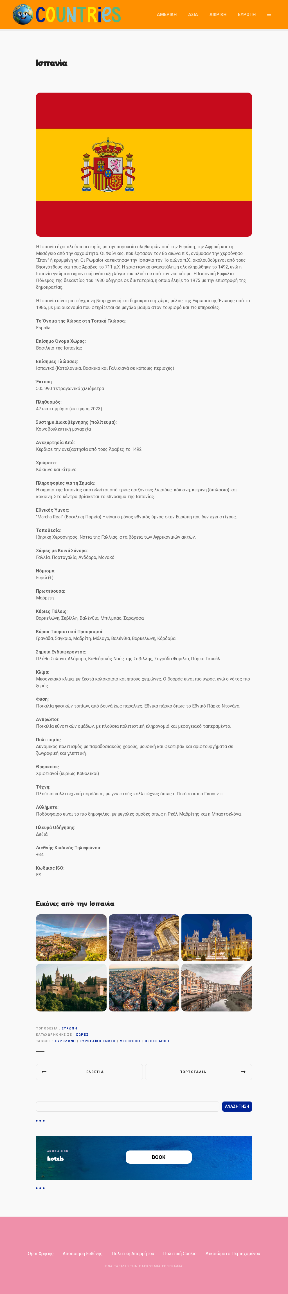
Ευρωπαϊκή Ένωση (98, 1041)
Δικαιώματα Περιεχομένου (233, 1253)
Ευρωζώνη (65, 1041)
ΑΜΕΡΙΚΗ (167, 14)
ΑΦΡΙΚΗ (218, 14)
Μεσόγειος (130, 1041)
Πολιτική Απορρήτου (133, 1253)
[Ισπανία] (144, 95)
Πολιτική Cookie (180, 1253)
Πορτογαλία (192, 1072)
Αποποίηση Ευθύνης (83, 1253)
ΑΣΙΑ (193, 14)
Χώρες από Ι (157, 1041)
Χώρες (82, 1034)
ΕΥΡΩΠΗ (247, 14)
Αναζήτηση (237, 1106)
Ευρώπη (69, 1028)
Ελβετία (95, 1072)
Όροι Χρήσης (41, 1253)
